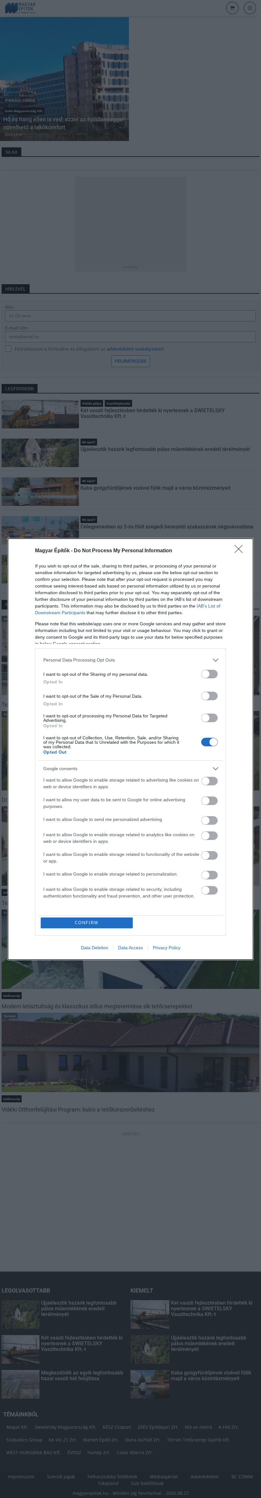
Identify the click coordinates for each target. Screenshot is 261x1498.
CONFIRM (86, 922)
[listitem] (130, 660)
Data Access (130, 947)
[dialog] (130, 749)
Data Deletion (94, 947)
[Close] (241, 551)
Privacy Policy (166, 947)
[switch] (209, 674)
